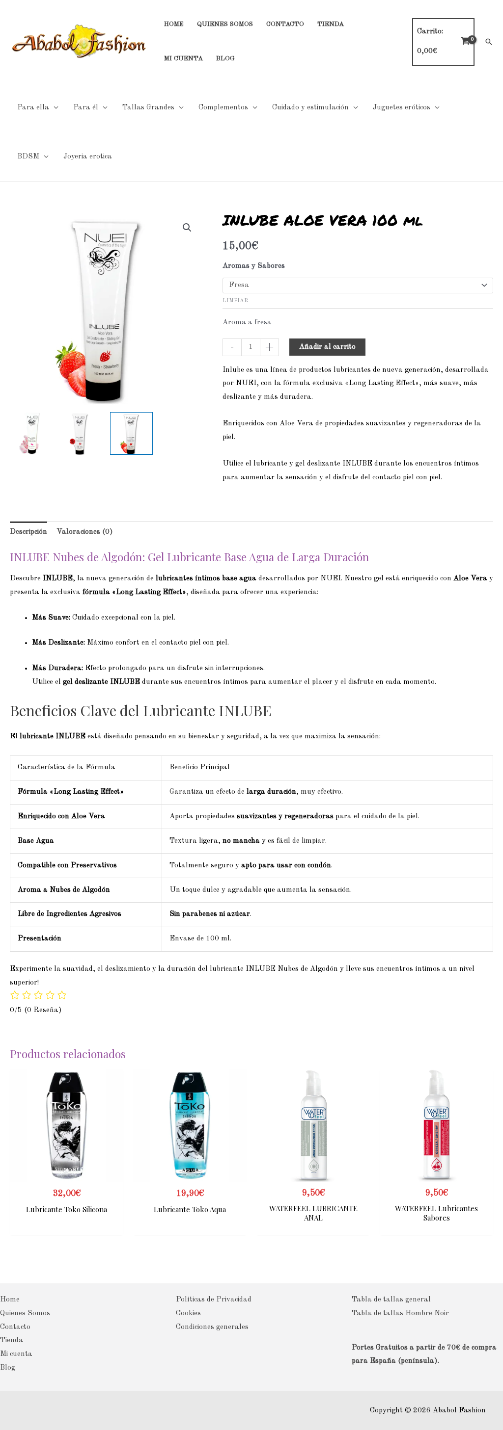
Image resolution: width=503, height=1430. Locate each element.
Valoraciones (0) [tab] (84, 532)
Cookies (188, 1313)
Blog (7, 1368)
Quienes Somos (25, 1313)
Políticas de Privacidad (214, 1299)
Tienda (11, 1340)
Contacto (15, 1327)
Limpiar (235, 301)
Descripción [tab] (28, 532)
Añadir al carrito (327, 347)
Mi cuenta (16, 1354)
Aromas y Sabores (254, 266)
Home (10, 1299)
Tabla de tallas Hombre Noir (400, 1313)
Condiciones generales (212, 1327)
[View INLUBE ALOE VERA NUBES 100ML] (31, 433)
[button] (488, 41)
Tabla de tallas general (391, 1299)
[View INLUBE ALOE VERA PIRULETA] (81, 433)
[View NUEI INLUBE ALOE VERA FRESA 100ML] (131, 433)
